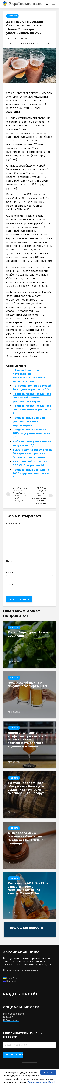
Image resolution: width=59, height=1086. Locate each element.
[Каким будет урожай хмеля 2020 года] (29, 644)
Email (9, 573)
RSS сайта (9, 1017)
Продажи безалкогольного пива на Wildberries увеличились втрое (32, 397)
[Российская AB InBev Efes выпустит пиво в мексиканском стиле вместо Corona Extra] (29, 895)
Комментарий (13, 523)
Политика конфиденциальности (21, 970)
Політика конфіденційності (41, 1082)
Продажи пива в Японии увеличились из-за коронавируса (30, 421)
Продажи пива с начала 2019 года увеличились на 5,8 (31, 433)
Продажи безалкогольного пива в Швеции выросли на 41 (32, 409)
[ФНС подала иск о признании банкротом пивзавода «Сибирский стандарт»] (29, 845)
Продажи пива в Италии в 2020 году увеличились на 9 (31, 473)
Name (9, 561)
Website (9, 584)
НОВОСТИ (12, 16)
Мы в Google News (13, 1013)
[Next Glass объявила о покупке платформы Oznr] (29, 694)
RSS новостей (11, 1020)
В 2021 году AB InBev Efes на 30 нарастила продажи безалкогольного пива (33, 453)
